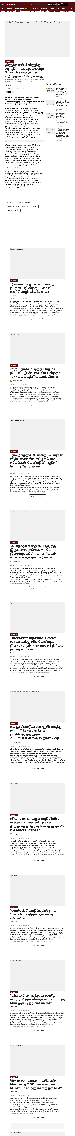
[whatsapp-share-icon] (7, 93)
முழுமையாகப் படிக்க (37, 319)
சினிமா (65, 8)
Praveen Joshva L (18, 381)
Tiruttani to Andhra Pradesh (29, 206)
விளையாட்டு (54, 8)
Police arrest (10, 202)
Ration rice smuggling (13, 206)
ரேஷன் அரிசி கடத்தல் (23, 202)
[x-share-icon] (9, 93)
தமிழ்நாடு (34, 8)
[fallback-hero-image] (50, 90)
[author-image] (11, 381)
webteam (8, 86)
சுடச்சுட (10, 8)
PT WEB (15, 834)
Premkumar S (14, 295)
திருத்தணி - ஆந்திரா (13, 210)
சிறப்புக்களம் (20, 8)
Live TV (39, 4)
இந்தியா (43, 8)
